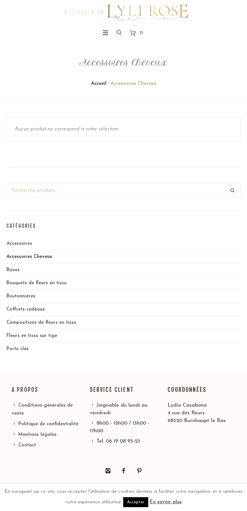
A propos (25, 389)
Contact (27, 445)
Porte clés (17, 349)
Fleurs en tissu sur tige (31, 335)
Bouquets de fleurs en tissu (36, 283)
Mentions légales (37, 434)
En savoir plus (166, 502)
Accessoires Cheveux (29, 256)
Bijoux (13, 270)
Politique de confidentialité (48, 424)
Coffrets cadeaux (25, 309)
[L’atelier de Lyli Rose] (123, 13)
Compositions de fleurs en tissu (41, 322)
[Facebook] (123, 471)
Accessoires (19, 243)
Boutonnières (20, 296)
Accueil (98, 83)
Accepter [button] (135, 502)
